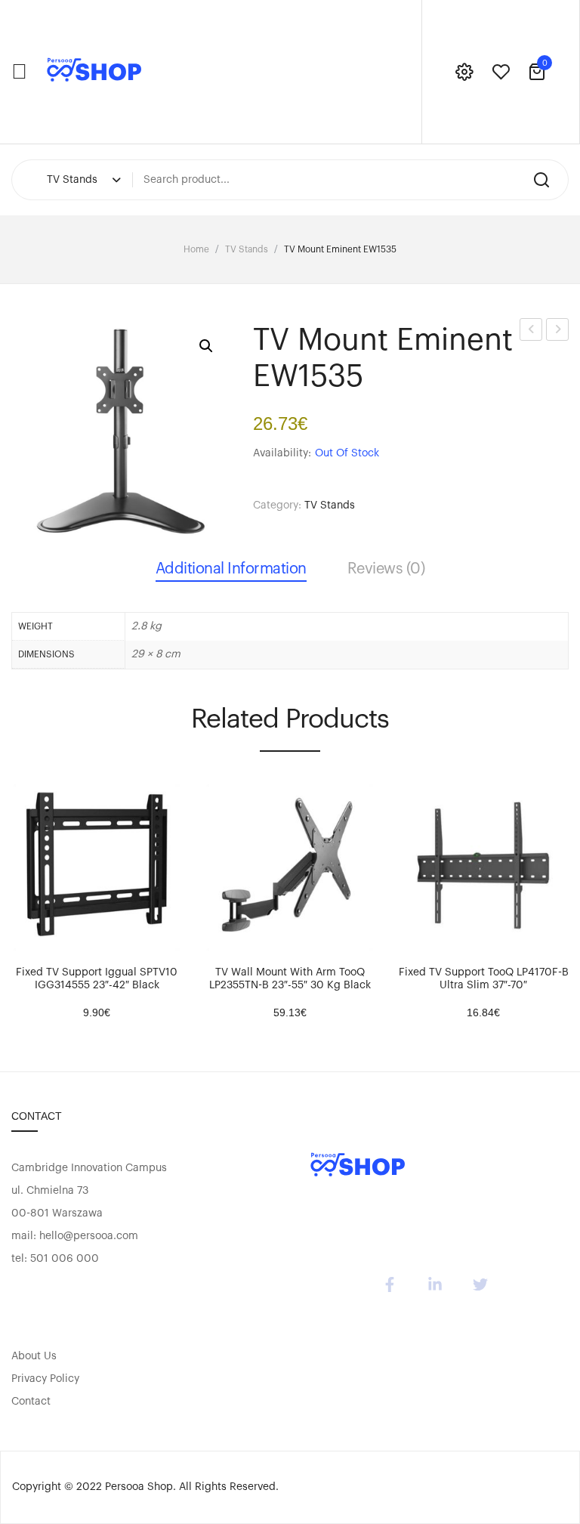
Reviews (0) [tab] (386, 569)
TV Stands (246, 249)
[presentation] (13, 897)
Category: (277, 505)
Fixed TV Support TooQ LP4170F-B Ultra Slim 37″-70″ (484, 979)
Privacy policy (45, 1379)
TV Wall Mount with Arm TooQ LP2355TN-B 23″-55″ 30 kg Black (290, 979)
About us (34, 1356)
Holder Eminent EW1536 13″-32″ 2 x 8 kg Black (558, 332)
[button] (206, 346)
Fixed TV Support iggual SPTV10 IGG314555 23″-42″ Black (96, 979)
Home (196, 249)
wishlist (501, 71)
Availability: (282, 453)
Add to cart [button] (30, 937)
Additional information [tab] (231, 569)
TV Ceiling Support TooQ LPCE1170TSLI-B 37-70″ (531, 332)
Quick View (68, 937)
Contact (31, 1401)
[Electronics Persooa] (94, 71)
